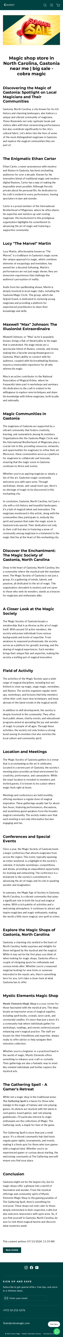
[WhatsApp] (56, 1331)
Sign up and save (17, 1281)
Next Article (12, 1250)
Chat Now (54, 1324)
